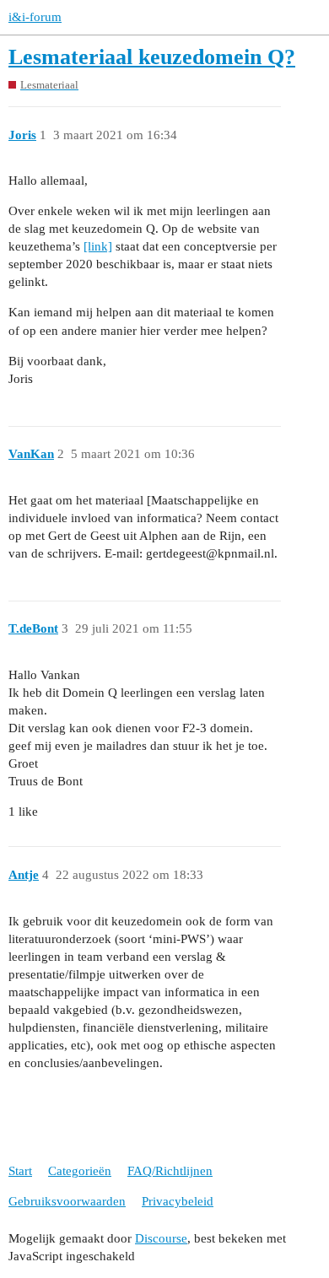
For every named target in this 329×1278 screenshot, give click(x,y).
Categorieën (79, 1171)
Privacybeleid (177, 1201)
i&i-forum (35, 17)
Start (20, 1171)
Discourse (161, 1238)
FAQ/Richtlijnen (170, 1171)
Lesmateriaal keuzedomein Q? (151, 57)
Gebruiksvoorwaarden (67, 1201)
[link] (98, 246)
